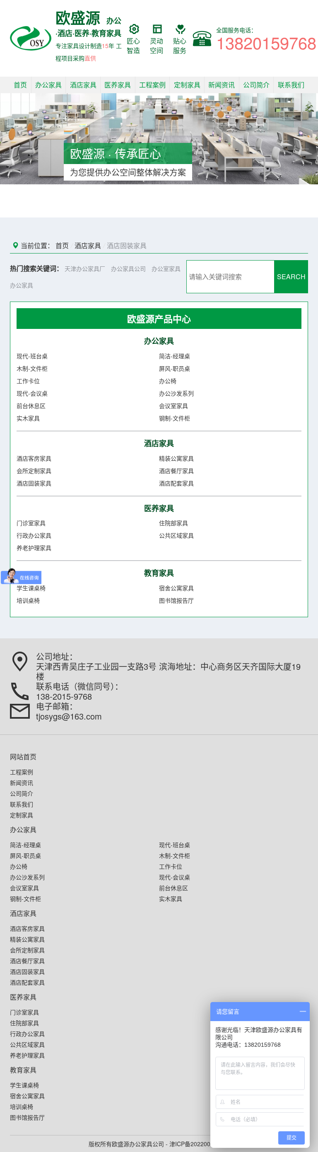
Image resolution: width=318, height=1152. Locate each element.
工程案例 (152, 84)
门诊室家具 (31, 523)
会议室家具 (173, 405)
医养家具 (117, 84)
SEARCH (291, 276)
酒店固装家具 (127, 245)
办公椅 (167, 381)
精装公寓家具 (176, 458)
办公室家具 (166, 268)
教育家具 (159, 573)
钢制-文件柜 (174, 418)
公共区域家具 (176, 535)
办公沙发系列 (176, 393)
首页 (20, 84)
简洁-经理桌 (174, 356)
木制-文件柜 (32, 368)
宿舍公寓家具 (176, 588)
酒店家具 (83, 84)
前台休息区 (31, 405)
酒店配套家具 (176, 483)
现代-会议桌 (32, 393)
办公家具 (48, 84)
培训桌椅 (28, 600)
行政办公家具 (34, 535)
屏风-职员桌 (174, 368)
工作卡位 (28, 381)
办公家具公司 (128, 268)
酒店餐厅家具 (176, 470)
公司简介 (256, 84)
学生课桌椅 (31, 588)
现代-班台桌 (32, 356)
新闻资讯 (221, 84)
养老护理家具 (34, 547)
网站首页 (23, 756)
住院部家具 (173, 523)
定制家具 (187, 84)
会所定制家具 (34, 470)
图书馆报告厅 (176, 600)
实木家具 (28, 418)
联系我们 (291, 84)
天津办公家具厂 (85, 268)
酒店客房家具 (34, 458)
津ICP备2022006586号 (199, 1144)
